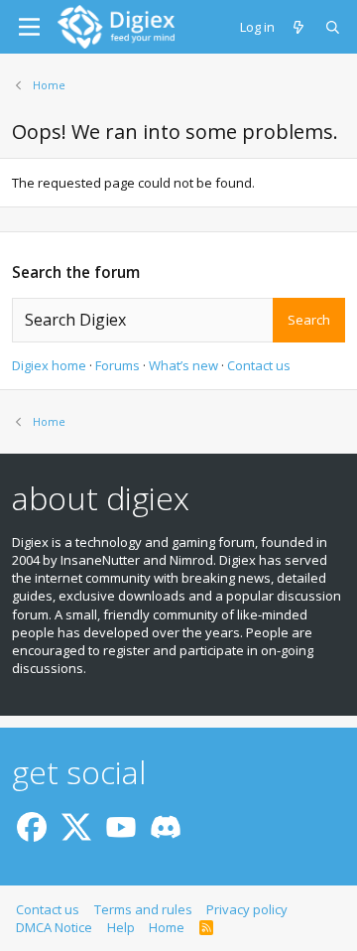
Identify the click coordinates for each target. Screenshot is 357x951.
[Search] (333, 27)
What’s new (183, 365)
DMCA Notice (54, 927)
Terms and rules (143, 909)
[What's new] (300, 27)
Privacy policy (247, 909)
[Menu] (29, 27)
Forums (117, 365)
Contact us (259, 365)
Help (121, 927)
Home (166, 927)
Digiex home (49, 365)
